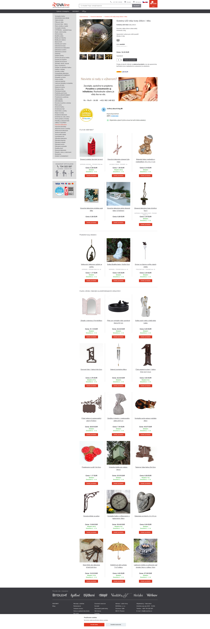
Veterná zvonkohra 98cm (118, 369)
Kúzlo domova (84, 16)
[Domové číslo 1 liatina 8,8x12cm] (91, 367)
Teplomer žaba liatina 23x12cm (145, 467)
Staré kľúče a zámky (61, 111)
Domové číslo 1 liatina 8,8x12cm (91, 369)
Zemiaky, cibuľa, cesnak (62, 63)
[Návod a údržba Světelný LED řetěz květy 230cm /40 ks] (118, 40)
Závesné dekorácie (60, 150)
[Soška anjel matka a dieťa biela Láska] (145, 318)
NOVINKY (76, 11)
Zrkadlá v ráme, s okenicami (63, 152)
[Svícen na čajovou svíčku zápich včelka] (145, 262)
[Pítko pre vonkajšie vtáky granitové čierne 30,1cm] (118, 318)
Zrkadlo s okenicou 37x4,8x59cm (91, 320)
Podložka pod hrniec (61, 93)
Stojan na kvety (59, 113)
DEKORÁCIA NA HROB (62, 18)
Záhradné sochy (59, 144)
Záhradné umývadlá (61, 146)
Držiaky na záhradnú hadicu (63, 67)
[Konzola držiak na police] (91, 514)
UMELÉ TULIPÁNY (60, 123)
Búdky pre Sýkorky (60, 38)
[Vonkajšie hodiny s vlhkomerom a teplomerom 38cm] (118, 514)
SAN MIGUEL (59, 101)
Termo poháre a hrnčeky (62, 119)
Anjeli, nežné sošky (60, 32)
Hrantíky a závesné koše (62, 121)
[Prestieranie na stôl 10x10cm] (91, 465)
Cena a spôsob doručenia (81, 611)
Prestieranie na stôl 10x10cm (91, 467)
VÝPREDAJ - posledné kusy (63, 30)
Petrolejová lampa (60, 91)
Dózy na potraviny (60, 65)
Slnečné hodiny (59, 107)
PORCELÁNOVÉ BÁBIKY (62, 95)
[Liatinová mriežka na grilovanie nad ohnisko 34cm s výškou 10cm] (145, 563)
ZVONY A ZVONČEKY (61, 156)
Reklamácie (77, 606)
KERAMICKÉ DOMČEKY (62, 75)
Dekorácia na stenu (60, 50)
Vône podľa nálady (60, 134)
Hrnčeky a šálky (59, 71)
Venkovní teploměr (60, 132)
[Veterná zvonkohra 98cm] (118, 367)
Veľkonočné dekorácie (61, 130)
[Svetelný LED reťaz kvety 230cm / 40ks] (96, 51)
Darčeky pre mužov (60, 44)
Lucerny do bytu (59, 85)
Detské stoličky (59, 56)
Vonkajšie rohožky (60, 28)
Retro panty (58, 105)
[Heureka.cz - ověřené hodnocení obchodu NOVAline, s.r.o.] (59, 195)
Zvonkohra (58, 154)
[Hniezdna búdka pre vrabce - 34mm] (118, 465)
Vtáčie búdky (59, 99)
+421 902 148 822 (117, 2)
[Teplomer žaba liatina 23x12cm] (145, 465)
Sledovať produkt (130, 60)
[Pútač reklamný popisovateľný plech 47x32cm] (91, 416)
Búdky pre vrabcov (60, 40)
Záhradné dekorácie (61, 138)
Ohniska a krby (59, 89)
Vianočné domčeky (60, 126)
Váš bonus (138, 2)
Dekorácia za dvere (60, 52)
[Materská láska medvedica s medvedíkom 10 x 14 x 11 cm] (145, 157)
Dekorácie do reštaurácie (62, 48)
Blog (53, 606)
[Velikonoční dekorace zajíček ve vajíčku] (91, 262)
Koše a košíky (59, 79)
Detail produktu (91, 175)
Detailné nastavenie (116, 624)
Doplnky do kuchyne (61, 61)
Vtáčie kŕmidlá (59, 20)
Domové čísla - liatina (61, 24)
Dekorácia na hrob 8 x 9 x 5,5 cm (145, 516)
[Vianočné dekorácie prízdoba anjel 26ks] (91, 206)
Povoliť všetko (94, 624)
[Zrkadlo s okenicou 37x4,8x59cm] (91, 318)
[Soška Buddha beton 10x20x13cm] (118, 262)
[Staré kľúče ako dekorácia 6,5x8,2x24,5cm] (91, 563)
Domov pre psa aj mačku (62, 57)
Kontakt (129, 2)
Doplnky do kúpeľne (61, 59)
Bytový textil (58, 42)
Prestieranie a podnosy (61, 97)
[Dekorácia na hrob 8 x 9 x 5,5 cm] (145, 514)
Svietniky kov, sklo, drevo (62, 117)
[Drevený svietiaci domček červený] (91, 157)
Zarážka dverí (59, 148)
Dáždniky (57, 54)
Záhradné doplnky (60, 140)
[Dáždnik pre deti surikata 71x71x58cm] (118, 563)
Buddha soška (59, 36)
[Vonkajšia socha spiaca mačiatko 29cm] (145, 416)
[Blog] (84, 11)
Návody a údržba (79, 603)
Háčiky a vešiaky (60, 69)
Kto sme (76, 613)
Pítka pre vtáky (59, 22)
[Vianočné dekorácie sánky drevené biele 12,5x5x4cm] (118, 206)
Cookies (97, 613)
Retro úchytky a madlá (61, 26)
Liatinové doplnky (60, 81)
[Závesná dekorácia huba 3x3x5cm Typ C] (145, 206)
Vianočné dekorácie (61, 125)
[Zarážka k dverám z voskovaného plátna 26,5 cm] (118, 416)
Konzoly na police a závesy (63, 103)
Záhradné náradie (60, 142)
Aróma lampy (59, 34)
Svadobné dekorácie (61, 115)
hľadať (137, 5)
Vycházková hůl (59, 136)
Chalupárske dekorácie (61, 73)
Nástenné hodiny (60, 87)
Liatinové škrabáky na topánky (64, 83)
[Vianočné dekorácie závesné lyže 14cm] (118, 157)
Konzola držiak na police (91, 516)
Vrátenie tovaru (78, 608)
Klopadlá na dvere (60, 77)
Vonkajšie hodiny (60, 16)
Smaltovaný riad (59, 109)
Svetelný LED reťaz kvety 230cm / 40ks (116, 16)
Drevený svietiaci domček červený (91, 159)
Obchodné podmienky (101, 608)
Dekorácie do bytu (60, 46)
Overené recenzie (100, 603)
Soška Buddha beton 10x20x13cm (118, 264)
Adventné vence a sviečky (62, 128)
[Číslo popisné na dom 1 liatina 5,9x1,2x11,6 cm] (145, 367)
